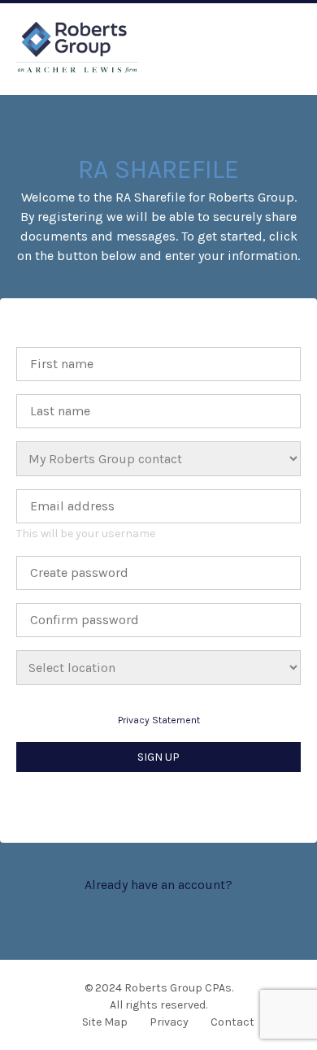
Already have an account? (158, 884)
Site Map (105, 1022)
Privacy (169, 1022)
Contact (232, 1022)
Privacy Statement (159, 720)
